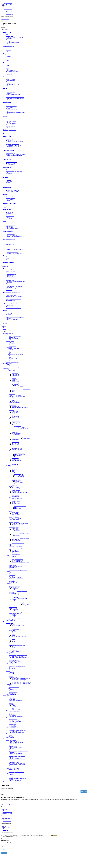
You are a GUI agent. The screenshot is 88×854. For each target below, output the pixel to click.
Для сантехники (10, 280)
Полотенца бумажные (11, 121)
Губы (7, 69)
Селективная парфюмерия (12, 109)
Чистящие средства (9, 269)
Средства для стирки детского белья (14, 249)
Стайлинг (8, 50)
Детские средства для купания (13, 228)
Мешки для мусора (10, 315)
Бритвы (8, 182)
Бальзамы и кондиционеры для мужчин (15, 154)
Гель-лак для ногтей (10, 92)
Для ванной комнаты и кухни (13, 272)
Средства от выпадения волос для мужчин (16, 156)
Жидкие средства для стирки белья (14, 296)
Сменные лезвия (10, 185)
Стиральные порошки (11, 295)
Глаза (7, 60)
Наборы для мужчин (9, 203)
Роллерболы (9, 108)
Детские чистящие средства (11, 247)
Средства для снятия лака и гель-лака (15, 97)
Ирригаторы (9, 38)
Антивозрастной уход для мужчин (14, 171)
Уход (7, 51)
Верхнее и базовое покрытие (13, 94)
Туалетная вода (9, 107)
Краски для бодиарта (11, 72)
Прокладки (8, 122)
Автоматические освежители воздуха (15, 306)
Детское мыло (9, 226)
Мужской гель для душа (11, 163)
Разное (5, 310)
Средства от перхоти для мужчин (14, 155)
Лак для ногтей (9, 93)
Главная (5, 326)
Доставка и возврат (7, 819)
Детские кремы (9, 241)
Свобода (5, 329)
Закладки (5, 830)
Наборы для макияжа (11, 70)
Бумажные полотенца (11, 271)
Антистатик (9, 313)
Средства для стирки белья (11, 292)
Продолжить (84, 791)
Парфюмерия (7, 102)
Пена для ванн (9, 227)
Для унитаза (9, 282)
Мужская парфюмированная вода (14, 190)
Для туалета (9, 287)
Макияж (5, 63)
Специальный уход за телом (12, 84)
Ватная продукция (10, 118)
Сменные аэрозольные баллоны (13, 308)
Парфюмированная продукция (13, 111)
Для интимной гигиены (11, 120)
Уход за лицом (7, 54)
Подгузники (7, 256)
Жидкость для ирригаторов (12, 39)
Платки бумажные (10, 198)
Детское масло (9, 243)
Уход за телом (7, 76)
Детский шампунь (10, 225)
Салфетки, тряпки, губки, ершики (14, 286)
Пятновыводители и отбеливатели (14, 297)
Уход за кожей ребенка (11, 235)
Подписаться (54, 835)
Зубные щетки (9, 36)
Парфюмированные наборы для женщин (15, 112)
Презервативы (9, 200)
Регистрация (6, 827)
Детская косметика (9, 239)
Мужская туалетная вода (12, 191)
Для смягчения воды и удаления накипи (15, 281)
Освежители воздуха (11, 305)
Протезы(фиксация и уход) (12, 42)
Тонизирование (9, 174)
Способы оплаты (7, 821)
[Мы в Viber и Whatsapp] (6, 804)
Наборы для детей (8, 262)
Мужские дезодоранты (11, 162)
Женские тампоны (10, 126)
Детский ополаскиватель (12, 252)
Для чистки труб (10, 285)
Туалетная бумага (10, 199)
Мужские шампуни (10, 153)
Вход (4, 826)
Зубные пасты (9, 34)
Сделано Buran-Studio (6, 837)
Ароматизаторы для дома (11, 303)
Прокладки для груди (11, 123)
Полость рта (7, 32)
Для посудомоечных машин (12, 277)
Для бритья (8, 180)
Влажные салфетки (10, 124)
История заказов (7, 828)
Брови (7, 66)
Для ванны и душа (10, 80)
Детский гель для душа (11, 223)
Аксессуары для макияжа (12, 71)
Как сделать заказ (7, 818)
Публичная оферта (7, 812)
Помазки (8, 183)
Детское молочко (10, 244)
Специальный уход (10, 57)
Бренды (5, 327)
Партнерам (5, 810)
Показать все (9, 43)
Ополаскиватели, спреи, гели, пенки (14, 37)
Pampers (8, 259)
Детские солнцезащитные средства (14, 236)
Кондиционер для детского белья (14, 253)
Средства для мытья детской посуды (14, 250)
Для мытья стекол (10, 276)
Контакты (5, 809)
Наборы (8, 217)
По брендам (9, 218)
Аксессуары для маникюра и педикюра (15, 98)
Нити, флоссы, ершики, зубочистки (14, 41)
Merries (7, 258)
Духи (7, 104)
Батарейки (8, 314)
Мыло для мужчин (10, 164)
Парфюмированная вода (11, 106)
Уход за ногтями (10, 90)
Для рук (8, 83)
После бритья (9, 181)
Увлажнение (9, 173)
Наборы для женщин (9, 130)
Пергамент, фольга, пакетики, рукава (15, 317)
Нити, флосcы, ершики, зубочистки (14, 145)
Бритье (5, 177)
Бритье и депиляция (10, 79)
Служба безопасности (8, 813)
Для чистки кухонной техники (13, 283)
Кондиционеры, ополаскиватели (13, 299)
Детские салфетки (10, 234)
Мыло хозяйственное (11, 300)
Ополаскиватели (10, 216)
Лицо (7, 65)
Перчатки (8, 318)
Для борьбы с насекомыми (12, 319)
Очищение (8, 56)
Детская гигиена (8, 231)
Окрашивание (9, 48)
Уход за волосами (8, 46)
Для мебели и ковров (11, 274)
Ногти (5, 88)
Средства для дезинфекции (12, 288)
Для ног (8, 81)
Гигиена (5, 116)
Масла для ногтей (10, 95)
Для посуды (9, 279)
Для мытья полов (10, 275)
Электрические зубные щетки (13, 214)
